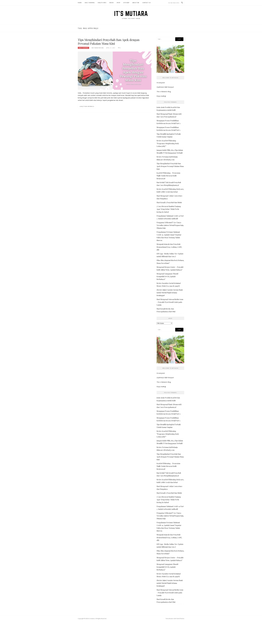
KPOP (118, 2)
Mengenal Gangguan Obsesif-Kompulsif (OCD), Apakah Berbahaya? (168, 276)
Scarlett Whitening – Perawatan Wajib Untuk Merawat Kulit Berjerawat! (168, 175)
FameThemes (180, 618)
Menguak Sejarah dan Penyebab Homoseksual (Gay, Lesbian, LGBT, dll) (169, 247)
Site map (126, 2)
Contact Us (146, 2)
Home (80, 2)
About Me (135, 2)
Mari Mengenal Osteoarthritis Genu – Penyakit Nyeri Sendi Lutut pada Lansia (170, 302)
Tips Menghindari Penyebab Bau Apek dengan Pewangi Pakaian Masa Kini (108, 41)
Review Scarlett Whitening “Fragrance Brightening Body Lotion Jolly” (168, 143)
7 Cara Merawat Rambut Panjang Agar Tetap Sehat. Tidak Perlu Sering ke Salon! (169, 209)
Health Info (102, 2)
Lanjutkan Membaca (87, 106)
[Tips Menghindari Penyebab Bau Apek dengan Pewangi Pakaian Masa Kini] (114, 70)
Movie (112, 2)
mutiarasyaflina (98, 48)
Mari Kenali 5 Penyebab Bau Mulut (169, 202)
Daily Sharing (90, 2)
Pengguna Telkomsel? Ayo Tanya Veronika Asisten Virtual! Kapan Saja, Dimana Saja (170, 225)
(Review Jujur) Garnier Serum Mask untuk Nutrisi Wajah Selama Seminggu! (170, 292)
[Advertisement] (114, 131)
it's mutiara (131, 13)
